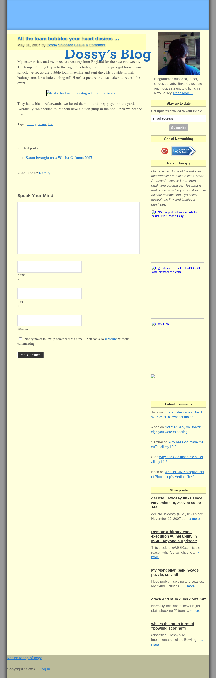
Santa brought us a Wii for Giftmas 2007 (59, 157)
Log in (45, 669)
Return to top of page (24, 658)
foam (42, 123)
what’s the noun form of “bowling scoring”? (172, 626)
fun (50, 123)
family (31, 123)
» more (194, 519)
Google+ (164, 151)
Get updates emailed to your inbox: (176, 111)
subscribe (111, 338)
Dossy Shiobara (59, 45)
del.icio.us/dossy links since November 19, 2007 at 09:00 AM (176, 502)
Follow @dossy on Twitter (183, 151)
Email (21, 301)
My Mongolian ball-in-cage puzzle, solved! (175, 572)
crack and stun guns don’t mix (178, 599)
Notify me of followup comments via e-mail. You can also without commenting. (73, 341)
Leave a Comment (89, 45)
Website (22, 328)
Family (44, 173)
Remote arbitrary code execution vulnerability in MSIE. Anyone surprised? (174, 536)
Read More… (183, 93)
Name (21, 275)
